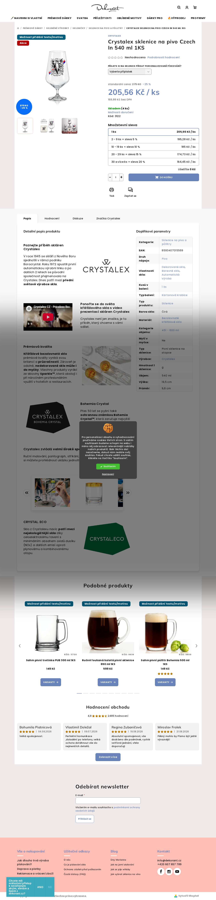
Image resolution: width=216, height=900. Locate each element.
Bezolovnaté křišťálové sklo (172, 320)
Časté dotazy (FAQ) (75, 874)
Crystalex (114, 35)
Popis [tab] (27, 218)
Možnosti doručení (121, 112)
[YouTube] (177, 871)
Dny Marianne (118, 860)
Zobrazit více (108, 757)
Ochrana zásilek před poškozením (82, 869)
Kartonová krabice (175, 295)
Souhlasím (109, 466)
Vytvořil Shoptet (188, 895)
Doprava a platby (29, 869)
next (196, 645)
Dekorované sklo (173, 267)
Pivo (164, 259)
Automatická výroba (171, 276)
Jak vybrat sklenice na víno (126, 874)
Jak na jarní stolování (122, 864)
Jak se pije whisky (120, 869)
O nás (67, 860)
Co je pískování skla (75, 864)
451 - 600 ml (170, 330)
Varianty (49, 682)
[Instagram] (169, 871)
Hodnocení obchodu (108, 707)
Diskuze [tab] (78, 218)
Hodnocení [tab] (52, 218)
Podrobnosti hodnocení (164, 57)
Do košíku (166, 177)
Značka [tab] (108, 218)
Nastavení (108, 474)
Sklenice (167, 303)
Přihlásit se (84, 818)
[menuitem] (26, 18)
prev (19, 645)
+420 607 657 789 (169, 864)
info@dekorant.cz (169, 860)
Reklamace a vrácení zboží (35, 873)
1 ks (164, 287)
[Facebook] (161, 871)
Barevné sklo (171, 271)
